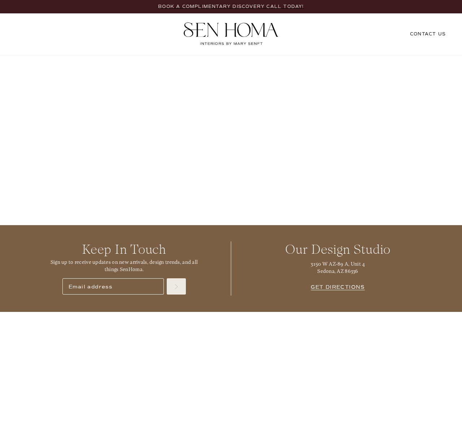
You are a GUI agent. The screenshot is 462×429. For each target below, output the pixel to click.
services (252, 152)
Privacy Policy (383, 421)
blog (313, 152)
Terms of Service (425, 421)
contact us (428, 34)
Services (42, 328)
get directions (338, 287)
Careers (420, 328)
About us (230, 328)
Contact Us (326, 328)
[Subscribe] (176, 286)
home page (193, 152)
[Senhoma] (231, 34)
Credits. (106, 421)
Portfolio (136, 328)
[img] (214, 405)
